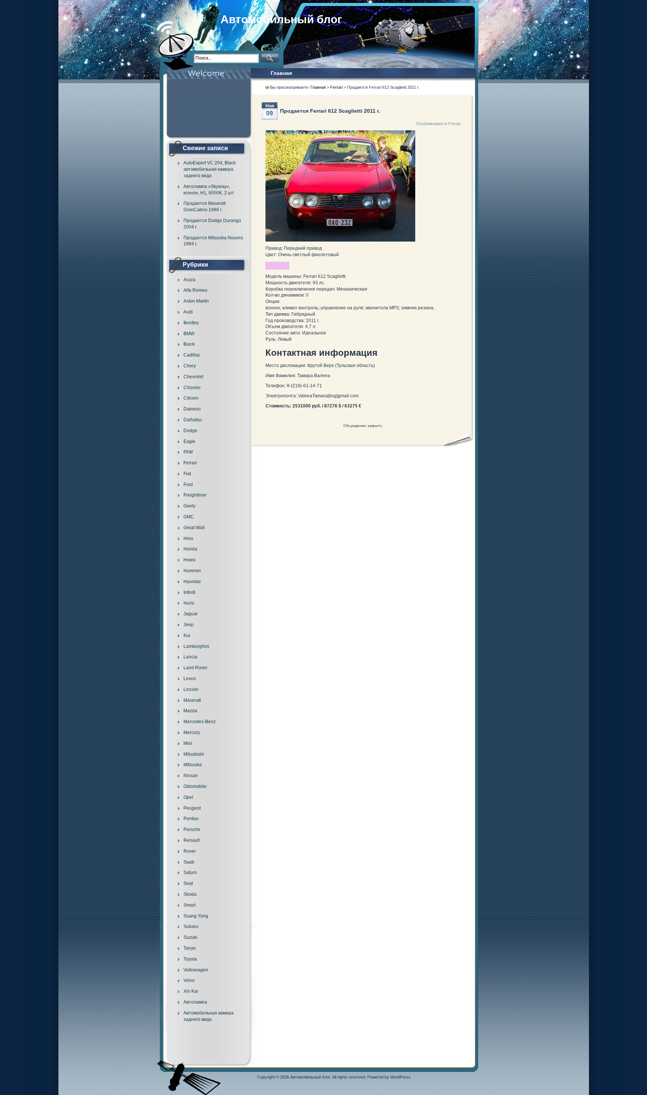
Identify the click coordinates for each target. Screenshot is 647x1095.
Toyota (190, 959)
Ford (188, 484)
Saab (188, 862)
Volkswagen (195, 970)
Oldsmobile (195, 786)
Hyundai (192, 581)
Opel (188, 797)
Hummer (192, 570)
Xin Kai (190, 991)
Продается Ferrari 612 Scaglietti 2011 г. (330, 111)
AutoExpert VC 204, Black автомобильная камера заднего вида (209, 169)
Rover (189, 851)
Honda (190, 549)
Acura (189, 279)
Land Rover (195, 667)
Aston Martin (196, 301)
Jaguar (190, 613)
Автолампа (195, 1002)
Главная (281, 73)
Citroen (190, 398)
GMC (188, 516)
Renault (191, 840)
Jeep (188, 624)
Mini (187, 743)
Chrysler (192, 387)
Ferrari (190, 462)
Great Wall (194, 527)
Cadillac (191, 355)
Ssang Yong (195, 916)
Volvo (189, 980)
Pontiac (191, 818)
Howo (189, 559)
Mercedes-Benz (199, 721)
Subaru (190, 926)
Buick (189, 344)
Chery (189, 365)
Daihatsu (192, 419)
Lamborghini (196, 646)
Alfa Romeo (195, 290)
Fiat (187, 473)
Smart (189, 905)
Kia (186, 635)
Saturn (190, 872)
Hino (188, 538)
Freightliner (195, 495)
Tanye (189, 948)
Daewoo (192, 409)
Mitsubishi (193, 754)
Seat (188, 883)
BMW (188, 333)
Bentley (191, 322)
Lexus (189, 678)
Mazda (190, 710)
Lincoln (190, 689)
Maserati (192, 700)
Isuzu (188, 603)
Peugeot (192, 808)
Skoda (190, 894)
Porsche (191, 829)
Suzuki (190, 937)
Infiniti (189, 592)
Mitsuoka (192, 764)
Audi (188, 312)
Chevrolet (193, 376)
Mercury (191, 732)
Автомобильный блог (281, 19)
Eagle (189, 441)
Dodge (190, 430)
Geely (189, 506)
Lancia (190, 656)
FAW (188, 452)
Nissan (190, 775)
